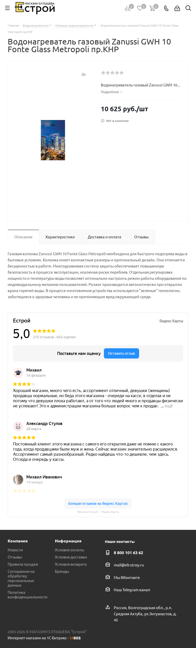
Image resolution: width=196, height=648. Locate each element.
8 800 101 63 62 (128, 552)
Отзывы (15, 556)
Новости (15, 549)
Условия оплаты (69, 549)
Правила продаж (23, 564)
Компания (18, 540)
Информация (68, 540)
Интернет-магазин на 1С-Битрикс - (44, 637)
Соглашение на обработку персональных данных (21, 578)
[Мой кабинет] (177, 8)
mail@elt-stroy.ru (129, 565)
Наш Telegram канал (132, 589)
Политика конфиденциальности (27, 594)
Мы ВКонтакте (127, 577)
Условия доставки (71, 556)
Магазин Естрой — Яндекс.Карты (98, 511)
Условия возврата (71, 564)
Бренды (62, 571)
